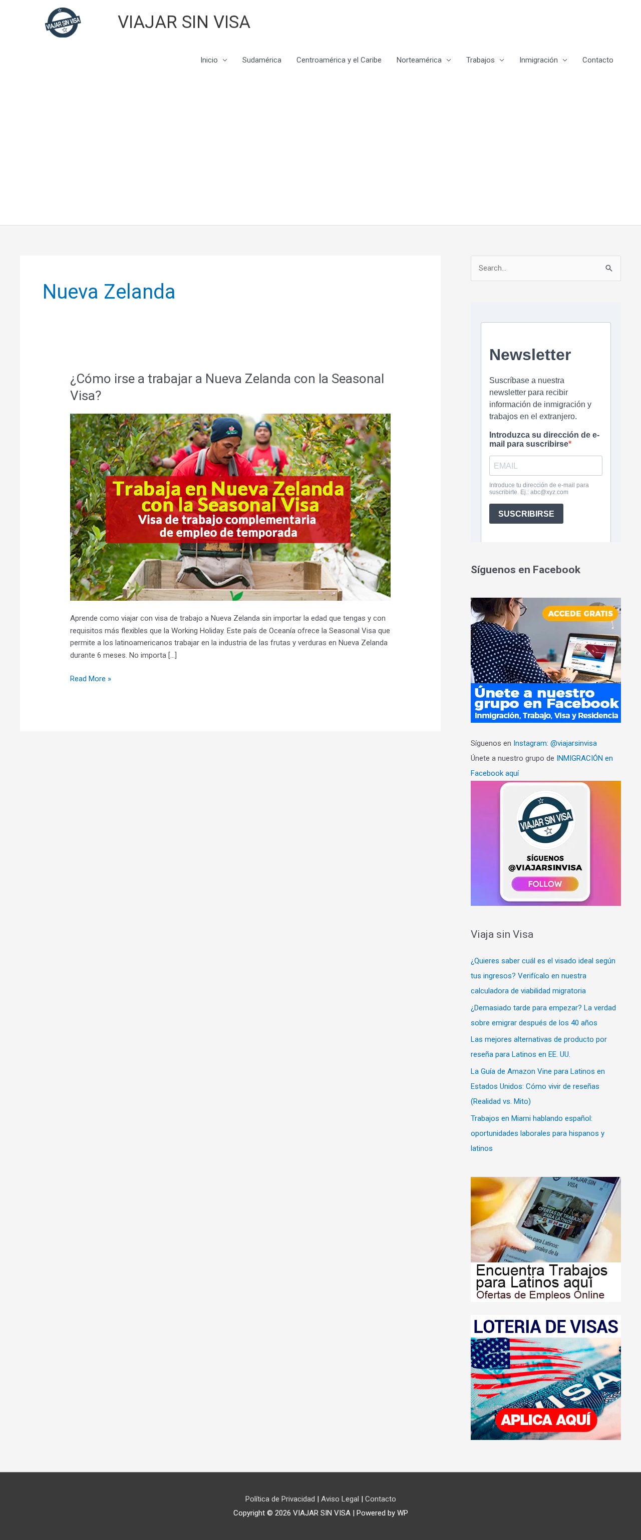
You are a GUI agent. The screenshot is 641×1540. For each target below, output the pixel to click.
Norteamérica (419, 60)
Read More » (90, 679)
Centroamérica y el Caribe (339, 60)
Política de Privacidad (281, 1498)
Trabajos (480, 60)
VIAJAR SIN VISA (184, 22)
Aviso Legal (341, 1498)
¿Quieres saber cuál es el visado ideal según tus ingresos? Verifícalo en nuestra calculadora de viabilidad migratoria (543, 975)
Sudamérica (261, 60)
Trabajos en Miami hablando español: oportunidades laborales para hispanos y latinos (537, 1133)
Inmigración (538, 60)
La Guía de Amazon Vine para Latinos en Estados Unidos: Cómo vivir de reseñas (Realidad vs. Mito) (538, 1086)
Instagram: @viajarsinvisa (555, 743)
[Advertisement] (320, 150)
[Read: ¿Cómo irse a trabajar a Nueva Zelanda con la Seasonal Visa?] (230, 506)
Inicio (209, 60)
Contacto (597, 60)
